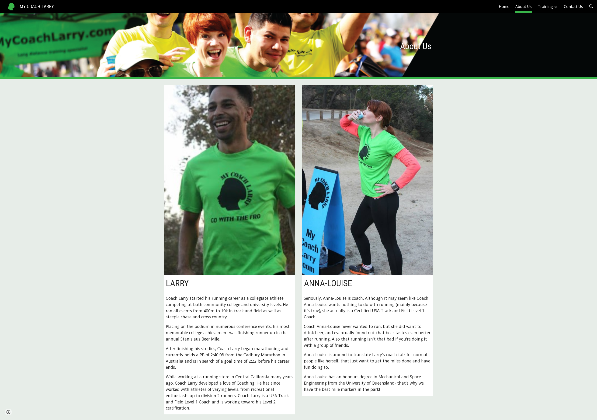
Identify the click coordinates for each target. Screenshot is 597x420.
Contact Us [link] (573, 6)
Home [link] (504, 6)
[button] (591, 6)
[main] (298, 46)
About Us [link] (523, 6)
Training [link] (545, 6)
